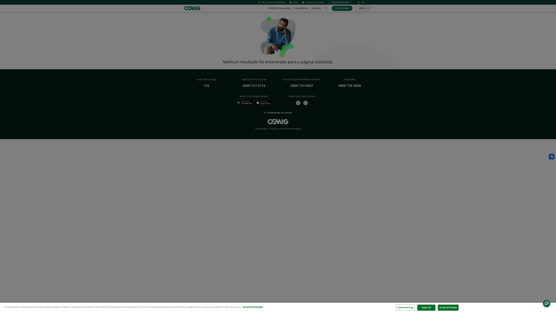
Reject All (426, 307)
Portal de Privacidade (252, 307)
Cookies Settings (405, 307)
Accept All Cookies (448, 307)
